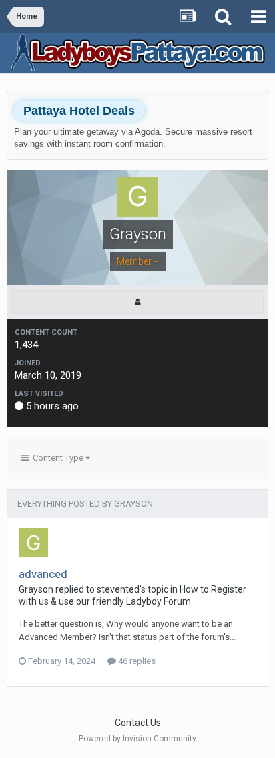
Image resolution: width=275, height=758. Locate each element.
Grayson (36, 589)
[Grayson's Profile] (137, 302)
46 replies (136, 661)
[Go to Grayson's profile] (33, 542)
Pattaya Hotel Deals (79, 110)
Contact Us (138, 722)
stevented (118, 589)
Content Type (57, 458)
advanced (43, 574)
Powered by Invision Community (137, 738)
